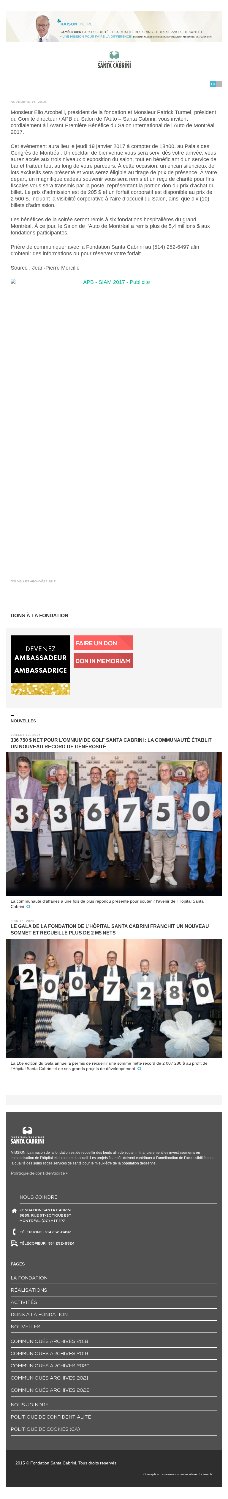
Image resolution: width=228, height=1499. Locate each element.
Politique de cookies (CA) (45, 1430)
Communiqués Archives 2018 (49, 1342)
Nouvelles (25, 1327)
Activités (24, 1303)
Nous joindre (30, 1405)
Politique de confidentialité (51, 1417)
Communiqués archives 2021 (49, 1378)
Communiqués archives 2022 (50, 1391)
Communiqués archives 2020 (50, 1366)
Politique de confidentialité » (39, 1173)
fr (213, 84)
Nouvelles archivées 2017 (33, 581)
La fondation (29, 1278)
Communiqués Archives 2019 (49, 1354)
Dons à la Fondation (39, 1315)
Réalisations (29, 1290)
